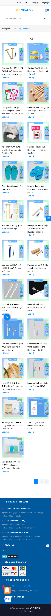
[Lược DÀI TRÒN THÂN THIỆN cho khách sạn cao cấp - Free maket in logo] (13, 369)
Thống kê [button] (9, 545)
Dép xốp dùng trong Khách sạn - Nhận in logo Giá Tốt (37, 189)
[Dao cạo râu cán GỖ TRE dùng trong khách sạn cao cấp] (38, 250)
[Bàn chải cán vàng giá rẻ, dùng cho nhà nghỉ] (13, 211)
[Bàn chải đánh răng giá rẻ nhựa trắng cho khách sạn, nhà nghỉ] (13, 329)
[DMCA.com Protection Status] (10, 556)
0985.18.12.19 (20, 586)
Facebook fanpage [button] (14, 597)
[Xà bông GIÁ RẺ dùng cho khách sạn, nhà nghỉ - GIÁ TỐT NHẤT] (38, 54)
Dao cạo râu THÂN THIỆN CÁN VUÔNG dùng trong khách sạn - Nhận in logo (12, 71)
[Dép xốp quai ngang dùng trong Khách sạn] (13, 172)
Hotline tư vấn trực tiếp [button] (17, 580)
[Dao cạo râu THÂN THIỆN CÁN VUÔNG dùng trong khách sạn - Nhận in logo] (13, 54)
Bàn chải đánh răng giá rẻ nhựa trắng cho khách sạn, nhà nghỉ (12, 347)
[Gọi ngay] (7, 317)
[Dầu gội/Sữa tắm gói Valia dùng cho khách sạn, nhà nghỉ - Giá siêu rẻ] (13, 93)
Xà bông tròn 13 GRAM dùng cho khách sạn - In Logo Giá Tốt (12, 425)
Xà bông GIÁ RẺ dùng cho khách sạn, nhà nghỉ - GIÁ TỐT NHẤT (38, 71)
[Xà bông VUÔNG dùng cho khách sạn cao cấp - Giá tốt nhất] (13, 132)
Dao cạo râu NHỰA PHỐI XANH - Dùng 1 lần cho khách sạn (12, 268)
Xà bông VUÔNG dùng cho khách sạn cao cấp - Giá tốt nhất (12, 150)
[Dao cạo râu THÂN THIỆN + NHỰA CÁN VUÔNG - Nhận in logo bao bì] (38, 211)
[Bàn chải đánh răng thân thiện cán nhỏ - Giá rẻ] (38, 369)
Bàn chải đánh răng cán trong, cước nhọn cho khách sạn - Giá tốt (37, 347)
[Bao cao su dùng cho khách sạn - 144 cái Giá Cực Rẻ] (38, 132)
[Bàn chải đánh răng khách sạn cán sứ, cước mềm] (38, 290)
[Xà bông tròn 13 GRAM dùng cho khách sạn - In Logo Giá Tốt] (13, 408)
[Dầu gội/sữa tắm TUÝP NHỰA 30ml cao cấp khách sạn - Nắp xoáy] (13, 447)
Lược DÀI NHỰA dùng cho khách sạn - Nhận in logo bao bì (12, 307)
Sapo (31, 611)
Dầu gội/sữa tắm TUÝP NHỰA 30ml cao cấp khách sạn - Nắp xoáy (11, 465)
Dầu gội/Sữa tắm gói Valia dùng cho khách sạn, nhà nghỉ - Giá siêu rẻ (12, 110)
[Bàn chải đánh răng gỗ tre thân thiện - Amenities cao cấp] (38, 93)
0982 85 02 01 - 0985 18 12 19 (22, 528)
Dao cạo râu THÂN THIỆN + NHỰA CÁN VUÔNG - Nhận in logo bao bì (37, 229)
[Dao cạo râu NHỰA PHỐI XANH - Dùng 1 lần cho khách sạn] (13, 250)
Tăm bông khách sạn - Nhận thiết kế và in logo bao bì (37, 425)
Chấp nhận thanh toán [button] (16, 562)
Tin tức (18, 3)
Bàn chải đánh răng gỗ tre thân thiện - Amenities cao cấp (38, 110)
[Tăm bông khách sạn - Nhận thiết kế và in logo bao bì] (38, 408)
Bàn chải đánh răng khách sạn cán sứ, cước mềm (37, 307)
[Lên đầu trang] (42, 610)
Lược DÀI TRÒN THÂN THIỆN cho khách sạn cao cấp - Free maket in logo (12, 386)
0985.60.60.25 (15, 516)
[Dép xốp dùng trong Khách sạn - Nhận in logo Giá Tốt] (38, 172)
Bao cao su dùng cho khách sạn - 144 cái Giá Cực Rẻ (37, 150)
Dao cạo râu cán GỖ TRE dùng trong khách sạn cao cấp (37, 268)
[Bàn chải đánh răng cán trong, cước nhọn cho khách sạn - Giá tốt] (38, 329)
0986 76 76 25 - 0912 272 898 (21, 540)
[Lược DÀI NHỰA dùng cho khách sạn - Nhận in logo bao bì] (13, 290)
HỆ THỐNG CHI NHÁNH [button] (16, 502)
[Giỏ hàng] (45, 10)
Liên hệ (26, 3)
